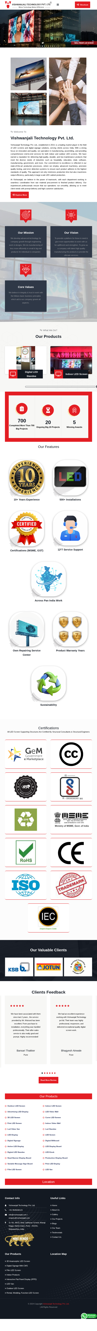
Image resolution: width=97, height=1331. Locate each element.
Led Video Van (13, 1129)
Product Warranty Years (70, 650)
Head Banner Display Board (19, 1158)
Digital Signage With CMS (17, 1266)
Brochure (84, 5)
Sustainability (48, 704)
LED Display (12, 1135)
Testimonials (57, 1232)
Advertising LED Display (17, 1112)
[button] (42, 1073)
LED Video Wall (51, 1112)
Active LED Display (15, 1146)
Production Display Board (56, 1158)
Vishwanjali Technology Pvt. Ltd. (56, 1304)
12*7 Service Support (70, 549)
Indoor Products (13, 1275)
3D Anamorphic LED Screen (18, 1261)
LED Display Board (53, 1146)
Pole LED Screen (14, 1123)
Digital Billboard (52, 1141)
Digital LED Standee (16, 1152)
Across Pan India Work (48, 600)
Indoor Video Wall (52, 1123)
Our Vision (71, 232)
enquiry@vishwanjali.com (19, 1218)
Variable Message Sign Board (20, 1164)
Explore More (21, 195)
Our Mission (26, 232)
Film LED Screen (14, 1169)
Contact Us (56, 1237)
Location (48, 1182)
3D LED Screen (13, 1117)
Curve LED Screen (53, 1117)
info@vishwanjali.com (18, 1215)
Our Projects (57, 1219)
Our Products (48, 1096)
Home (54, 1205)
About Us (56, 1210)
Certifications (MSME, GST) (26, 550)
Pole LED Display (52, 1164)
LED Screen (50, 1135)
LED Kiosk (49, 1152)
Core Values (26, 287)
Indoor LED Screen (31, 374)
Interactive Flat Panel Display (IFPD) (21, 1279)
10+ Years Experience (27, 499)
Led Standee (50, 1129)
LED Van (49, 1169)
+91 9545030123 (15, 1210)
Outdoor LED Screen (16, 1106)
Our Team (56, 1228)
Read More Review (48, 1080)
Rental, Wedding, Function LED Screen (22, 1293)
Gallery (55, 1214)
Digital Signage (14, 1141)
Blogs (54, 1223)
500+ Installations (70, 499)
